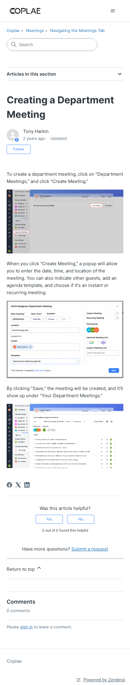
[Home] (25, 10)
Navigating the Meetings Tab (77, 30)
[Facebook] (9, 485)
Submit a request (89, 549)
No (80, 519)
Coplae (13, 30)
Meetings (35, 30)
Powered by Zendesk (104, 679)
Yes (49, 519)
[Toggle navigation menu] (113, 11)
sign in (26, 626)
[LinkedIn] (27, 485)
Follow (18, 149)
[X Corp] (18, 485)
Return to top (21, 569)
